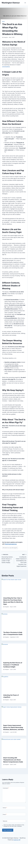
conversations (6, 66)
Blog (3, 21)
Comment (6, 788)
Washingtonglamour (11, 544)
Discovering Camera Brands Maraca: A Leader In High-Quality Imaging (7, 558)
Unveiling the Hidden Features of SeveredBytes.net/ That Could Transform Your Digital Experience (21, 560)
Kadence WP (16, 840)
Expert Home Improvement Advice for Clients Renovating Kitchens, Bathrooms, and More (13, 727)
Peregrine (6, 37)
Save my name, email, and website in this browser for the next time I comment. (14, 825)
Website (5, 821)
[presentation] (14, 587)
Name (5, 807)
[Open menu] (25, 3)
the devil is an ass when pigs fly (10, 547)
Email (5, 814)
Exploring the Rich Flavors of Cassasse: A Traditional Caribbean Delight (12, 665)
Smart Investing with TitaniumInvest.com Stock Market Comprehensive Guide (13, 760)
